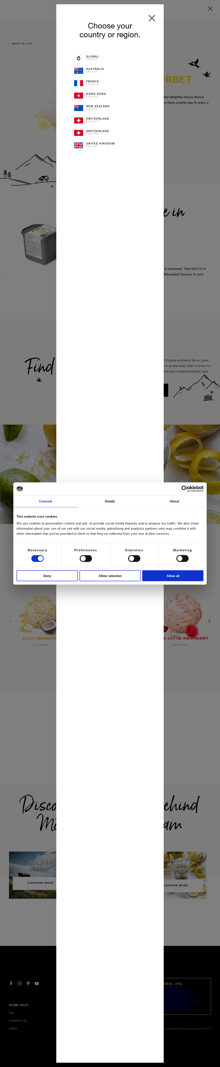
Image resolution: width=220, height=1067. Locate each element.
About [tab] (174, 501)
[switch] (86, 558)
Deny (47, 575)
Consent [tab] (45, 501)
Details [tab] (110, 501)
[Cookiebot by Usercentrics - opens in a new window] (184, 489)
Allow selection (110, 575)
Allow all (173, 575)
